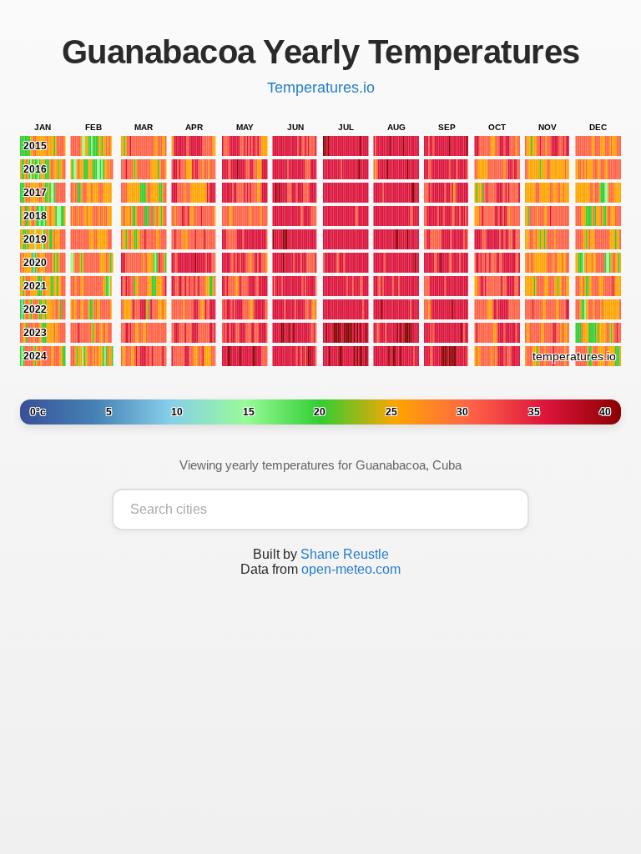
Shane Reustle (344, 554)
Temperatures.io (321, 87)
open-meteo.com (351, 569)
